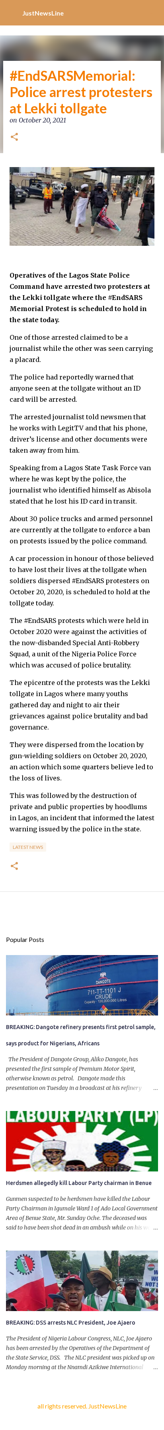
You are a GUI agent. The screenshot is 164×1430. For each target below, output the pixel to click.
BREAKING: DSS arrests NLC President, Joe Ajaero (70, 1322)
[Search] (153, 12)
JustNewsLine (43, 13)
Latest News (28, 847)
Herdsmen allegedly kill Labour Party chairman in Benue (79, 1183)
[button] (14, 137)
